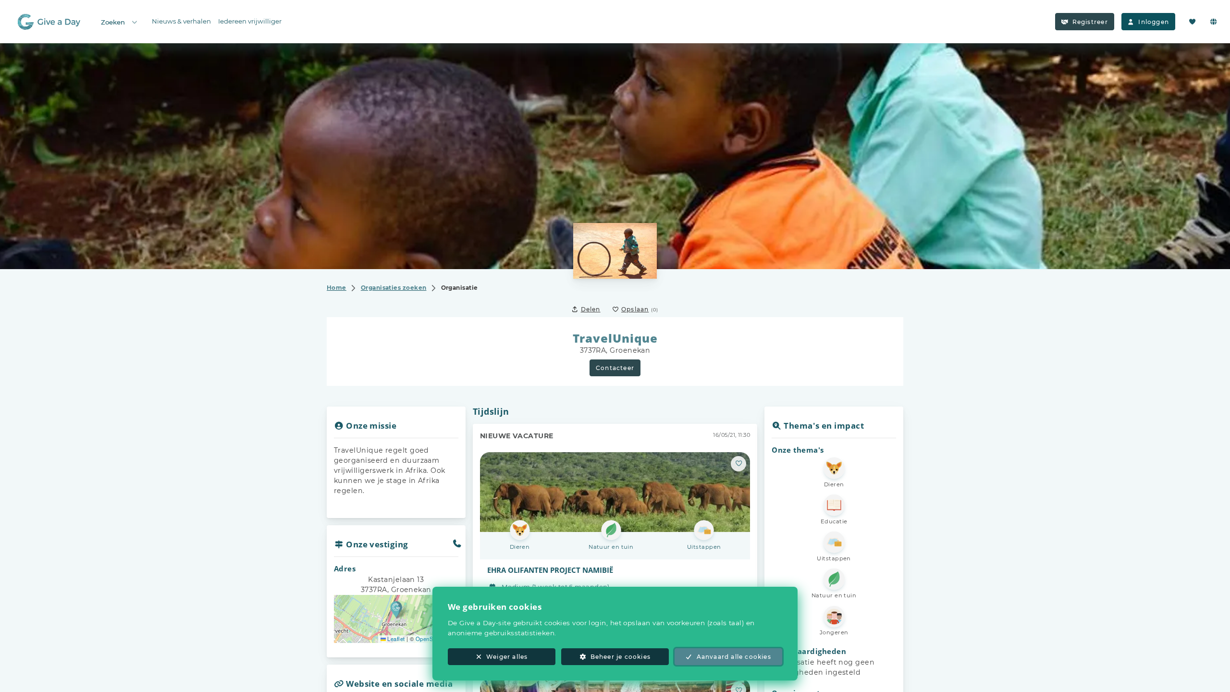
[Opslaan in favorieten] (738, 463)
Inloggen (1153, 21)
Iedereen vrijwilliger (250, 21)
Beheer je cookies (620, 656)
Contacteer (615, 367)
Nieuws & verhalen (181, 21)
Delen (591, 309)
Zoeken (113, 22)
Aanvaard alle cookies (734, 656)
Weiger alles (507, 656)
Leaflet (395, 639)
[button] (396, 609)
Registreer (1090, 21)
